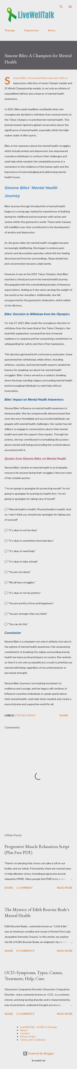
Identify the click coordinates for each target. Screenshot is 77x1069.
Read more (65, 887)
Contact (25, 1033)
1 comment (24, 887)
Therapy (9, 30)
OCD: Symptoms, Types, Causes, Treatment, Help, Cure (33, 975)
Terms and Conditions (33, 1039)
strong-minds (25, 715)
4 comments (25, 950)
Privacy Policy (28, 1036)
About (23, 1030)
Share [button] (63, 715)
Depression (31, 30)
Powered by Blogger (40, 1053)
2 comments (25, 1013)
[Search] (61, 6)
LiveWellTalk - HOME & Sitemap (38, 1027)
